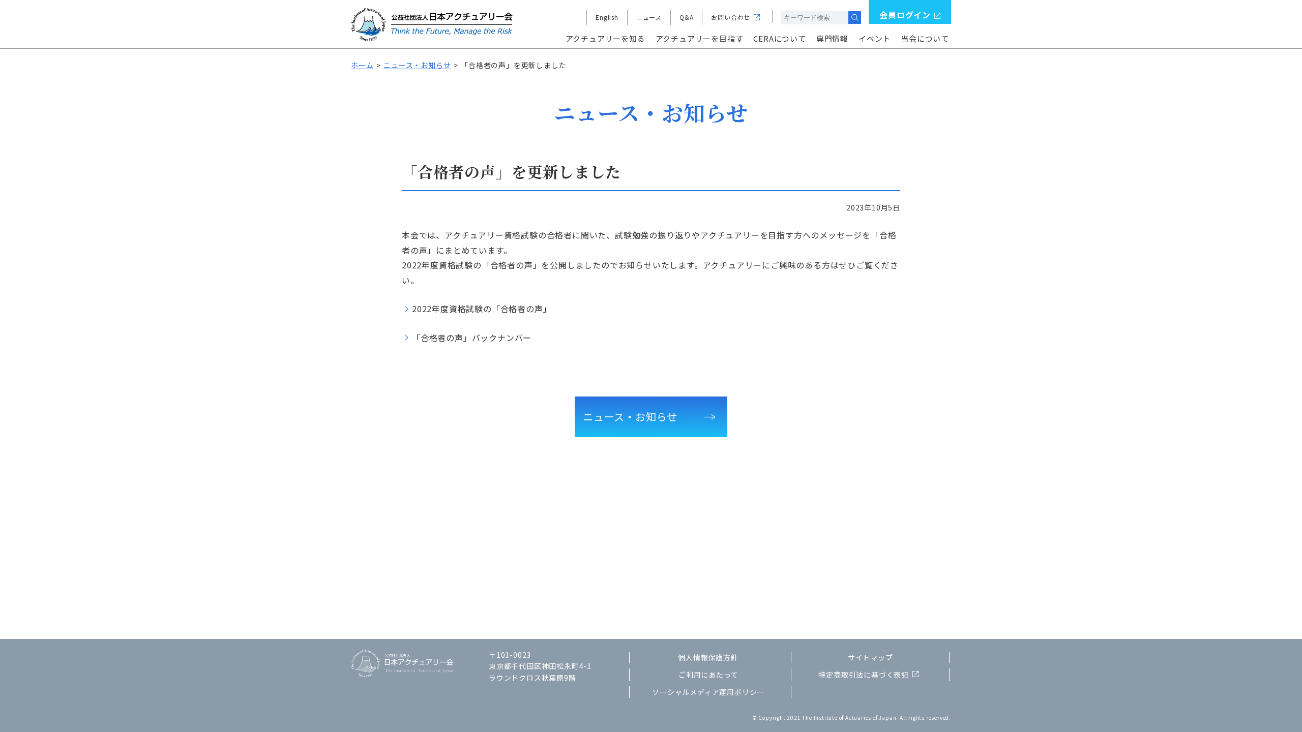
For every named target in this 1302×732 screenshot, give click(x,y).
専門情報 (832, 38)
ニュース (649, 17)
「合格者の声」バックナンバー (471, 337)
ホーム (362, 65)
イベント (875, 38)
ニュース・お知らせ (417, 65)
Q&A (686, 17)
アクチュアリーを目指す (700, 38)
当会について (925, 38)
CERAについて (779, 38)
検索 (854, 17)
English (607, 17)
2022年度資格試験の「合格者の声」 (481, 308)
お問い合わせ (730, 17)
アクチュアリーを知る (605, 38)
